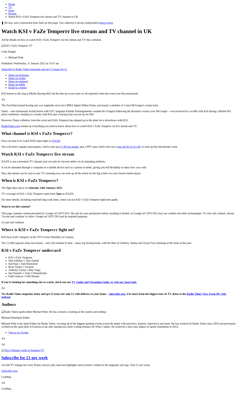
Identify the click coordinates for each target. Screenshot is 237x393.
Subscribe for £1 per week (24, 357)
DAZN (56, 140)
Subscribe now (9, 370)
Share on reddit (16, 84)
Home (11, 4)
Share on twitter (17, 78)
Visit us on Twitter (18, 332)
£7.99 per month (69, 146)
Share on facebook (18, 75)
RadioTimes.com (10, 126)
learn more (106, 22)
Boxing (12, 13)
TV (10, 7)
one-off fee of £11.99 (128, 146)
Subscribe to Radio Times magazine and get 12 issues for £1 (34, 69)
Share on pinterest (18, 81)
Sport (11, 10)
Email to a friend (17, 87)
